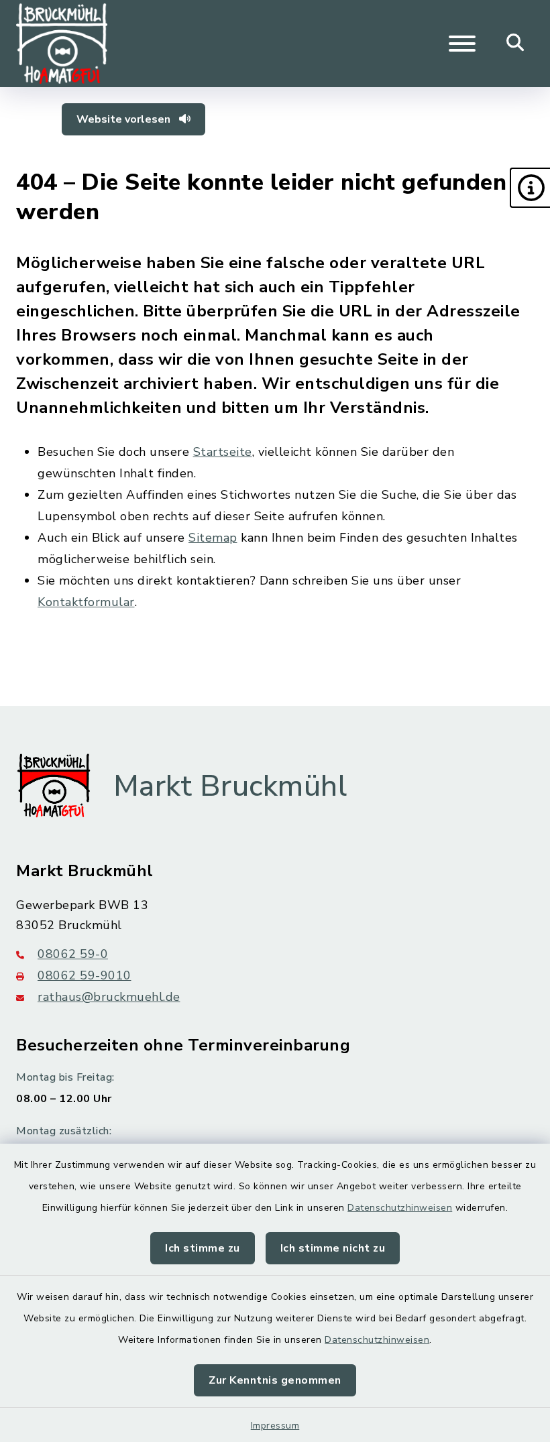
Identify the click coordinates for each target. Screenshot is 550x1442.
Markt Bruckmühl (230, 786)
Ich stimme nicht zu (333, 1248)
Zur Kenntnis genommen (275, 1380)
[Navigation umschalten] (462, 43)
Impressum (275, 1425)
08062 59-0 (73, 954)
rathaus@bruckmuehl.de (109, 997)
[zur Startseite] (61, 43)
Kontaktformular (86, 602)
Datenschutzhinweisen (399, 1207)
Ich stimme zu (202, 1248)
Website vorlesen (124, 119)
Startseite (222, 452)
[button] (530, 188)
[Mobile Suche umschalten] (515, 43)
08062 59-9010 (84, 975)
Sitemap (212, 538)
